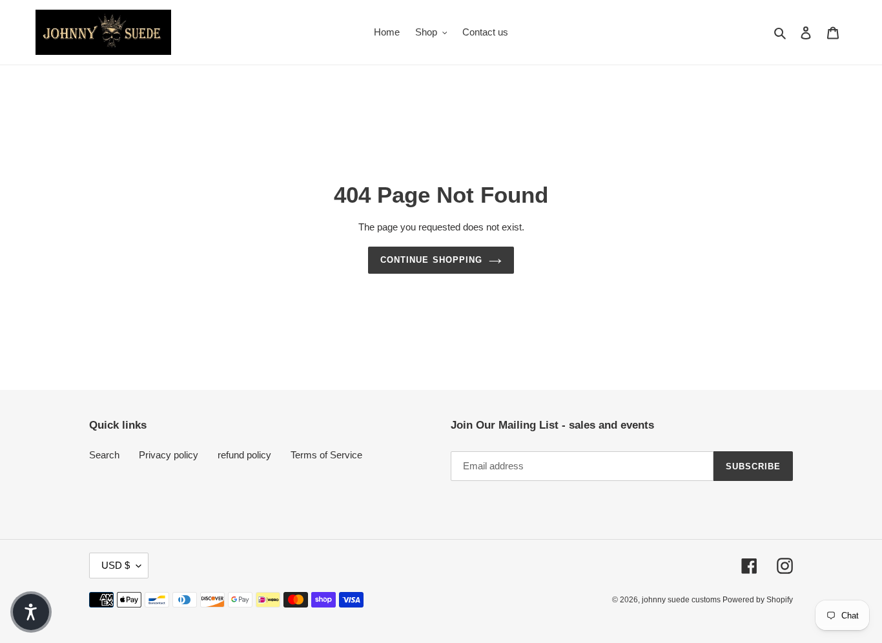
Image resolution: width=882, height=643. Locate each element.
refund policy (244, 454)
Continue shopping (431, 260)
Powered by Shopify (758, 599)
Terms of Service (326, 454)
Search (104, 454)
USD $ (115, 565)
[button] (31, 612)
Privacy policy (168, 454)
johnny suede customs (682, 599)
